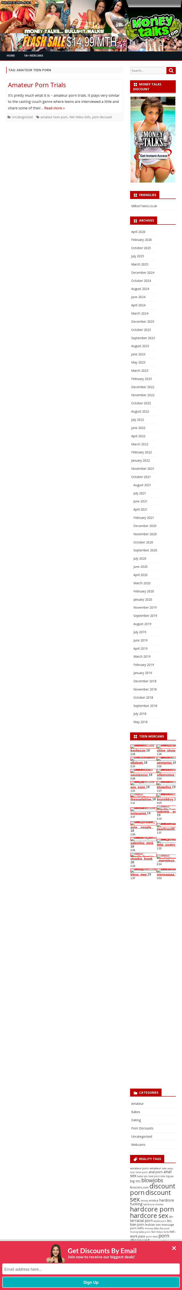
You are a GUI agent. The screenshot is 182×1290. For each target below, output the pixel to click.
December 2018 (144, 681)
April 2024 (138, 305)
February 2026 (141, 240)
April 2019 (140, 648)
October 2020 (143, 542)
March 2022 (139, 444)
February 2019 (143, 665)
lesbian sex (153, 1225)
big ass (169, 1176)
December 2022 (142, 387)
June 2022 (138, 428)
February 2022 (141, 452)
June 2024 (138, 297)
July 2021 (139, 493)
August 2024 (140, 289)
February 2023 (141, 379)
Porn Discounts (142, 1128)
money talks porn (140, 1231)
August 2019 (142, 624)
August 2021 (142, 485)
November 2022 (142, 395)
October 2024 (141, 281)
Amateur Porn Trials (37, 85)
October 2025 (141, 248)
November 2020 (145, 534)
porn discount (102, 117)
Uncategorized (22, 117)
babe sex (142, 1176)
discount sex (150, 1195)
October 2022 (141, 403)
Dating (136, 1120)
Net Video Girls (80, 117)
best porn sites (156, 1176)
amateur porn (139, 1168)
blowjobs (152, 1180)
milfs (140, 1228)
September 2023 (143, 338)
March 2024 (139, 313)
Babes (135, 1112)
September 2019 (145, 616)
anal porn (156, 1172)
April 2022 (138, 436)
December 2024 (142, 272)
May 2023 (138, 362)
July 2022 (137, 419)
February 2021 (143, 517)
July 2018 (139, 714)
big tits (135, 1181)
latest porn (160, 1221)
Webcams (138, 1145)
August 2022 (140, 411)
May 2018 (140, 722)
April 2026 (138, 232)
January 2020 (142, 599)
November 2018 (145, 689)
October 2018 (143, 697)
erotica (153, 1200)
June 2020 (140, 566)
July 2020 (139, 558)
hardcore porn (152, 1209)
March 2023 (139, 370)
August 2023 (140, 346)
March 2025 (139, 264)
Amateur (137, 1103)
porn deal (152, 1236)
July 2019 (139, 632)
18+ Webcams (33, 55)
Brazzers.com (139, 1187)
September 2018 (145, 706)
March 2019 (141, 656)
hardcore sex (149, 1215)
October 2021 (141, 477)
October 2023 (141, 330)
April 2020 (140, 575)
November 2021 (142, 468)
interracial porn (152, 1218)
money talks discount (157, 1228)
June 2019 (140, 640)
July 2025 (137, 256)
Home (11, 55)
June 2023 (138, 354)
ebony (144, 1200)
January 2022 (140, 460)
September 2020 (145, 550)
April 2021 (140, 509)
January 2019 (142, 673)
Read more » (54, 108)
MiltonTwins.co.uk (144, 206)
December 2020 (144, 526)
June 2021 (140, 501)
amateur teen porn (53, 117)
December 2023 (142, 321)
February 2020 (143, 591)
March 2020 (141, 583)
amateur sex (158, 1168)
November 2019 (145, 607)
